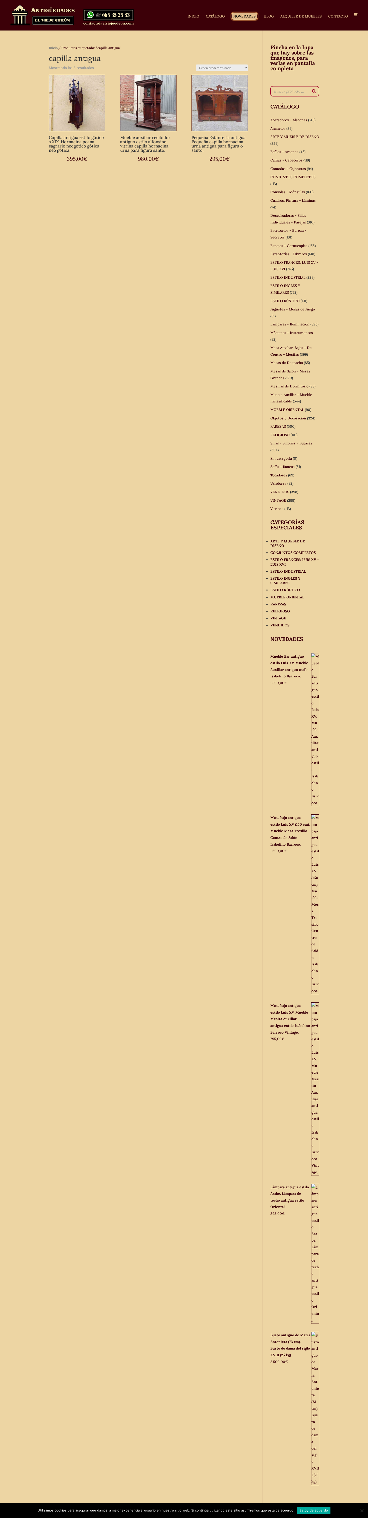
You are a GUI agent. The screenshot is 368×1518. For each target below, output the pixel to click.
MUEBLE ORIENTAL (287, 409)
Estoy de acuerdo (313, 1510)
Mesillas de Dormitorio (289, 386)
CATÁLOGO (215, 16)
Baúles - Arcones (284, 151)
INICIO (193, 16)
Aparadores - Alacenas (288, 120)
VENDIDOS (279, 492)
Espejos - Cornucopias (288, 245)
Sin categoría (281, 458)
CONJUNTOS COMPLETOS (292, 177)
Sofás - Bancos (282, 466)
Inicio (53, 48)
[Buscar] (314, 91)
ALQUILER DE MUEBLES (301, 16)
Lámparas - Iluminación (289, 324)
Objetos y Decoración (288, 418)
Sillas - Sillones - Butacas (291, 443)
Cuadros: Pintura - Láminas (293, 200)
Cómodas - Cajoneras (288, 168)
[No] (361, 1510)
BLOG (269, 16)
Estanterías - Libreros (288, 254)
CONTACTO (338, 16)
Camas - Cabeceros (286, 160)
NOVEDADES (244, 16)
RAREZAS (278, 426)
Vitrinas (276, 508)
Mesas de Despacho (286, 362)
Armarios (277, 128)
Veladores (278, 483)
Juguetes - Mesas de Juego (292, 309)
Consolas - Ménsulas (287, 192)
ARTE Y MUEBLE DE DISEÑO (294, 136)
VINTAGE (278, 500)
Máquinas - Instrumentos (291, 332)
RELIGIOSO (280, 435)
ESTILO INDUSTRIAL (287, 277)
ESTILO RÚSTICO (285, 301)
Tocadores (278, 475)
